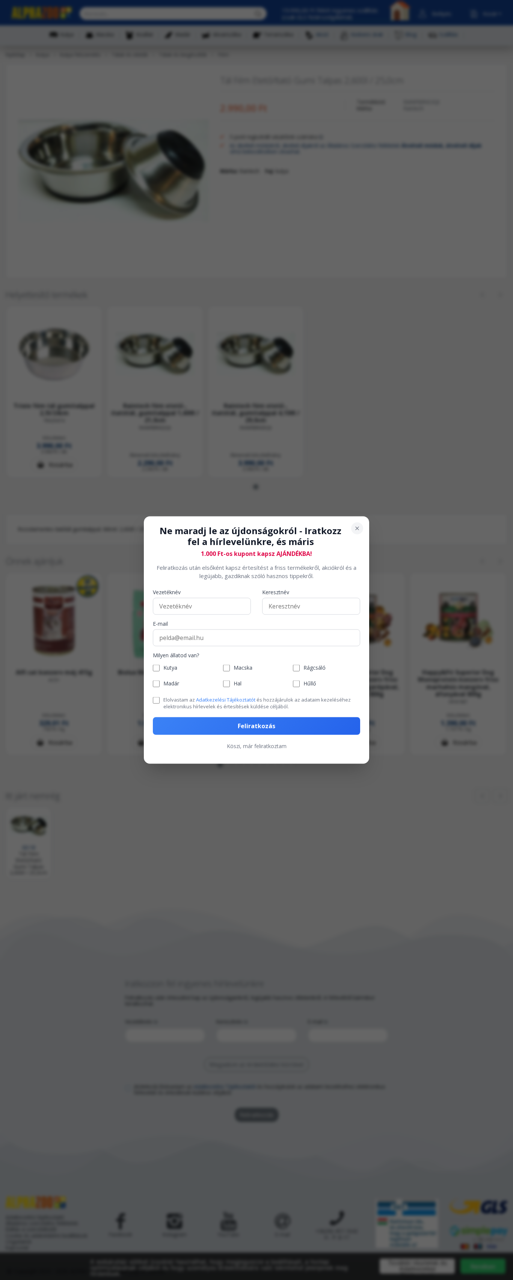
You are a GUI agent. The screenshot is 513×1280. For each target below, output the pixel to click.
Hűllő (309, 684)
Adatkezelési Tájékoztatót (225, 699)
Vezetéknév (167, 592)
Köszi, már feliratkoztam (257, 746)
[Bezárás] (357, 529)
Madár (171, 684)
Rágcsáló (314, 668)
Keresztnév (275, 592)
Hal (237, 684)
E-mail (160, 623)
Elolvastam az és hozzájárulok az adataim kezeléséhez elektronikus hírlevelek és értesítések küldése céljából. (257, 702)
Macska (243, 668)
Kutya (170, 668)
